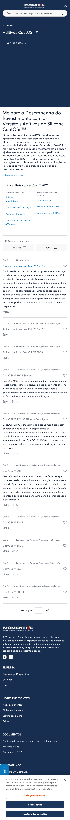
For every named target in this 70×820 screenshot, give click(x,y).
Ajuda (4, 771)
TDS (16, 402)
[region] (35, 797)
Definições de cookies (35, 795)
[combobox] (35, 13)
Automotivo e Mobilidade (12, 199)
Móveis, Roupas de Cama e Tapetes (19, 222)
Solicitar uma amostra (48, 206)
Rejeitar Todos (35, 804)
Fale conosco (44, 200)
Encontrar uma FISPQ (48, 213)
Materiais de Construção (18, 207)
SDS (7, 311)
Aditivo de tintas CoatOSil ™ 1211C (24, 265)
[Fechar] (64, 779)
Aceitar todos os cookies (35, 814)
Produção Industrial (15, 214)
